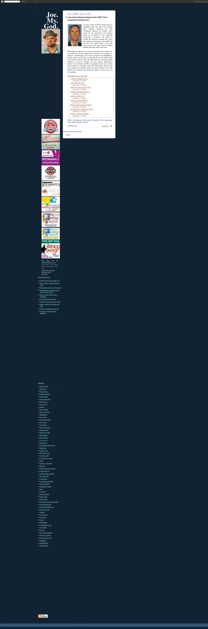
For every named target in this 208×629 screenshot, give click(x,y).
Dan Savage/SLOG (45, 427)
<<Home (67, 134)
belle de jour (44, 402)
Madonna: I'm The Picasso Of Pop (50, 302)
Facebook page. (46, 272)
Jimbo (41, 461)
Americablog (44, 392)
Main (69, 14)
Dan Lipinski (87, 120)
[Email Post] (110, 126)
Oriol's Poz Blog (44, 494)
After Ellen (43, 389)
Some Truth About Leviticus (48, 299)
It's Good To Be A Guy (46, 458)
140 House (106, 53)
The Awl (42, 530)
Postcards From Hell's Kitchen (49, 502)
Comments (105, 126)
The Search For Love (46, 538)
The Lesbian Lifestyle (46, 533)
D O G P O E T (44, 440)
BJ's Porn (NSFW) (44, 412)
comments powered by (72, 131)
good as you (44, 451)
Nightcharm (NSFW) (45, 486)
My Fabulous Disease (46, 481)
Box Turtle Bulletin (45, 420)
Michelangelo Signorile (47, 474)
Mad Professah (44, 471)
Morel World (43, 479)
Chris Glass (43, 425)
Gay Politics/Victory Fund (47, 445)
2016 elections (77, 120)
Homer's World (44, 456)
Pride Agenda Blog (45, 504)
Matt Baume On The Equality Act (49, 281)
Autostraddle (44, 397)
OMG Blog (43, 492)
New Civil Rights (44, 484)
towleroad (43, 540)
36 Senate (96, 53)
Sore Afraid (43, 527)
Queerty (42, 512)
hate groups (108, 120)
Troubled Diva (44, 543)
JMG (75, 126)
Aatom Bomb (44, 386)
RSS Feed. (44, 274)
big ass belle (44, 409)
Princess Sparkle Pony (47, 507)
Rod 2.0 (42, 520)
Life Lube (42, 466)
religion (85, 122)
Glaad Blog (43, 448)
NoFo (41, 489)
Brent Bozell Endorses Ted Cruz (49, 309)
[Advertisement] (47, 349)
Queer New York (45, 510)
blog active (43, 417)
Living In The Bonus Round (47, 468)
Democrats (95, 120)
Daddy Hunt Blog (45, 433)
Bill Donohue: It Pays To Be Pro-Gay (50, 288)
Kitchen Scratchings (46, 463)
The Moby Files (44, 476)
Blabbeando (43, 415)
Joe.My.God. (51, 20)
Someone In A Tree (45, 525)
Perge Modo (43, 499)
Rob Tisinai (43, 517)
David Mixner (44, 438)
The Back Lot (43, 404)
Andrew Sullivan (45, 394)
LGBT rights (71, 122)
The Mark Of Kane (45, 535)
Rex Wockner (44, 515)
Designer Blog (44, 430)
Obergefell (79, 122)
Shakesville (43, 522)
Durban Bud (43, 443)
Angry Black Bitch (45, 399)
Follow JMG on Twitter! (48, 270)
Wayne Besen (44, 545)
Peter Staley (43, 497)
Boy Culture (43, 422)
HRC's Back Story (45, 453)
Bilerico (42, 407)
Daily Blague (43, 435)
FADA (101, 120)
